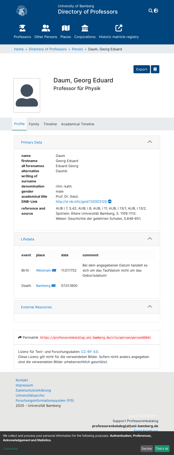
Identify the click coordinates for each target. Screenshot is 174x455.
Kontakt (22, 380)
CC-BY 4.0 (89, 351)
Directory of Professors (48, 49)
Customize (10, 448)
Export (141, 69)
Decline (147, 448)
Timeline (50, 124)
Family (34, 124)
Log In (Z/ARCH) (142, 416)
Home (19, 49)
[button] (156, 10)
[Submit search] (150, 10)
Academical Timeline (77, 124)
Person (77, 49)
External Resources (36, 307)
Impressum (24, 385)
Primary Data (31, 142)
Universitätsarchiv (30, 395)
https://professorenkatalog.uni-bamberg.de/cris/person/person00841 (95, 337)
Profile (19, 124)
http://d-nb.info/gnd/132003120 (81, 201)
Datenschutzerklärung (33, 390)
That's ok (162, 448)
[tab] (87, 142)
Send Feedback (146, 431)
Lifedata (27, 239)
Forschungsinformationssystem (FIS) (45, 400)
